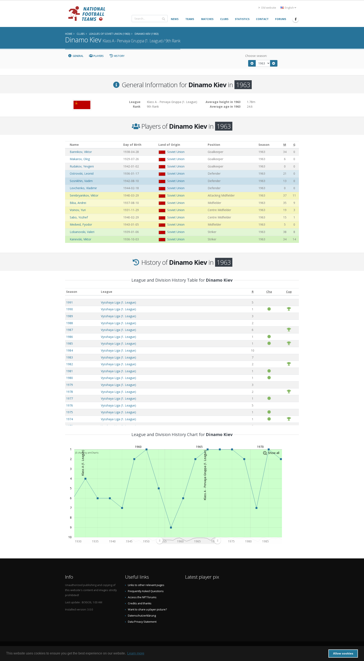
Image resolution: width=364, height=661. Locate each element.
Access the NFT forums (142, 597)
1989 (69, 316)
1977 (69, 398)
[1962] (252, 63)
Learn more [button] (135, 653)
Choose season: (256, 56)
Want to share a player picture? (147, 609)
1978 (69, 392)
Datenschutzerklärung (142, 615)
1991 (69, 302)
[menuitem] (188, 541)
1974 (69, 419)
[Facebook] (295, 19)
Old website (268, 7)
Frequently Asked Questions (146, 591)
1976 (69, 405)
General (77, 56)
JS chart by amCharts (86, 452)
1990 (69, 309)
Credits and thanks (139, 603)
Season (71, 292)
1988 (69, 323)
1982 (69, 364)
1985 (69, 343)
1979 (69, 385)
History (118, 56)
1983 (69, 357)
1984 (69, 350)
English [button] (289, 7)
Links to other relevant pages (146, 585)
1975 (69, 412)
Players (98, 56)
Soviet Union (176, 152)
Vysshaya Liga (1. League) (118, 302)
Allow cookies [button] (343, 653)
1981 (69, 371)
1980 (69, 378)
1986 (69, 337)
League (106, 292)
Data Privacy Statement (142, 622)
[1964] (274, 63)
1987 (69, 330)
